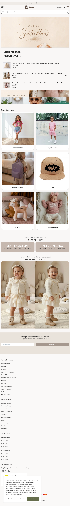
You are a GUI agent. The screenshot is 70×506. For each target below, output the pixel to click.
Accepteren (33, 499)
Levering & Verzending (7, 372)
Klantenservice (5, 363)
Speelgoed (4, 426)
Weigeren (21, 499)
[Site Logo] (29, 7)
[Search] (66, 12)
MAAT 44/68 (8, 248)
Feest (3, 420)
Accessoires (4, 409)
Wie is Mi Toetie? (6, 395)
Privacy (42, 498)
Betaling (3, 369)
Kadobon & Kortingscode (8, 378)
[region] (22, 489)
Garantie (3, 380)
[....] (35, 32)
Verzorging (4, 414)
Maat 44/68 (4, 441)
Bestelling (4, 366)
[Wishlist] (64, 8)
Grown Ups (4, 423)
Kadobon (4, 428)
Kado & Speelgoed (6, 411)
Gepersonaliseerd (6, 417)
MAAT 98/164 (27, 248)
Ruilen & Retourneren (7, 375)
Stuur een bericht (6, 389)
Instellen (10, 499)
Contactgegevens (6, 386)
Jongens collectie (6, 403)
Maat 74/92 (4, 443)
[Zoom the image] (35, 262)
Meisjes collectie (6, 406)
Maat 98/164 (5, 446)
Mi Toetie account (6, 392)
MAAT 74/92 (17, 248)
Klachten (3, 383)
